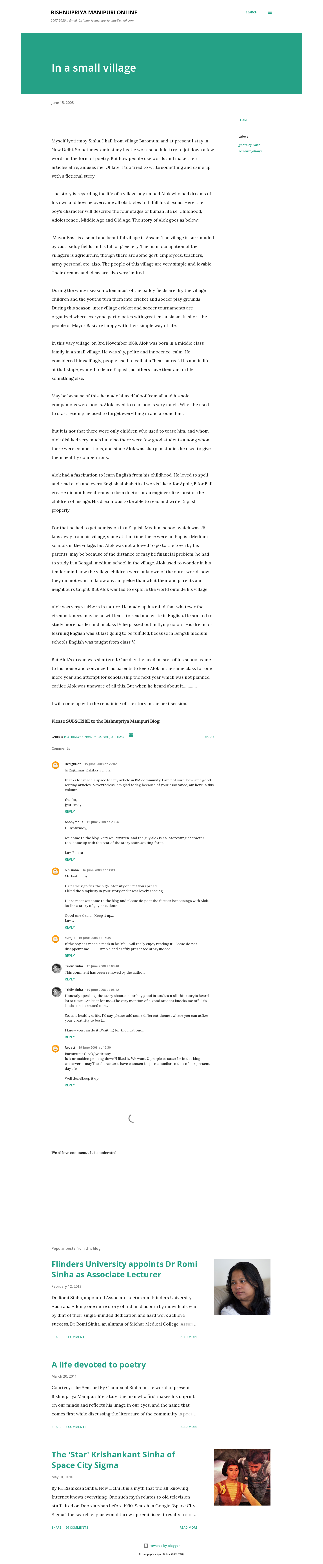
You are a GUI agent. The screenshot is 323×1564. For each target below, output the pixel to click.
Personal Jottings (250, 151)
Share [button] (243, 120)
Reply (70, 811)
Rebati (70, 1047)
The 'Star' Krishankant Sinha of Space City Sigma (113, 1459)
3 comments (75, 1337)
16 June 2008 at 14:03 (98, 870)
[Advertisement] (126, 1191)
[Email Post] (131, 737)
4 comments (75, 1427)
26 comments (76, 1527)
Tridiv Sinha (74, 966)
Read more (189, 1337)
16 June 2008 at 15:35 (94, 938)
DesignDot (73, 764)
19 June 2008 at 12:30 (94, 1047)
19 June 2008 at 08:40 (103, 966)
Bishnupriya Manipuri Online (94, 12)
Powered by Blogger (164, 1546)
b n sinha (72, 870)
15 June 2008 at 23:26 (103, 822)
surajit (70, 938)
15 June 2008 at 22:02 (100, 764)
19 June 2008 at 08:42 (103, 990)
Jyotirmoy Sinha (249, 145)
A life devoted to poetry (99, 1364)
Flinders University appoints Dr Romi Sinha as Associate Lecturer (124, 1269)
